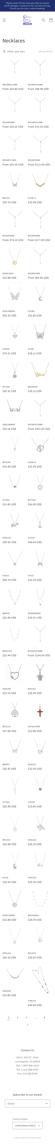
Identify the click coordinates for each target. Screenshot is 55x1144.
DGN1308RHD (9, 311)
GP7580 (6, 386)
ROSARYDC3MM (10, 84)
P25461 (31, 311)
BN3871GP (7, 651)
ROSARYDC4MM (35, 122)
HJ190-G (32, 198)
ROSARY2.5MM (9, 160)
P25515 (6, 575)
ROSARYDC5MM (35, 84)
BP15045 (7, 462)
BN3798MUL (33, 915)
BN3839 (6, 613)
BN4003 (6, 764)
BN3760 (6, 198)
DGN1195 (32, 877)
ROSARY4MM (34, 273)
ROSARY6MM (34, 160)
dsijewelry (23, 1138)
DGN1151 (32, 764)
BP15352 (32, 688)
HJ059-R (32, 462)
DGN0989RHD (34, 613)
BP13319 (6, 840)
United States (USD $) (25, 1125)
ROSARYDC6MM (35, 651)
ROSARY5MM (9, 235)
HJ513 (31, 575)
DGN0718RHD (9, 915)
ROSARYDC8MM (35, 424)
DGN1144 (7, 953)
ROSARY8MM (34, 235)
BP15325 (7, 726)
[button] (4, 20)
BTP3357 (32, 500)
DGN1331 (7, 537)
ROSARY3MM (9, 122)
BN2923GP (33, 386)
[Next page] (27, 1024)
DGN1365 (7, 688)
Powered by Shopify (34, 1138)
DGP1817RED (34, 726)
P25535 (31, 537)
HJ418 (5, 877)
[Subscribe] (46, 1103)
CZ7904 (6, 500)
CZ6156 (31, 802)
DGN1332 (32, 840)
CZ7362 (6, 802)
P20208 (6, 349)
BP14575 (32, 953)
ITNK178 (32, 1000)
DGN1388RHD (9, 424)
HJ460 (31, 349)
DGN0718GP (8, 273)
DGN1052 (7, 991)
